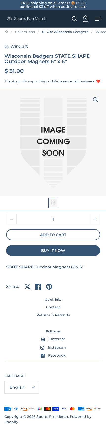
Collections (25, 32)
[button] (95, 219)
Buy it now (53, 250)
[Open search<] (74, 18)
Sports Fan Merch (52, 417)
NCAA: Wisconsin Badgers (65, 32)
